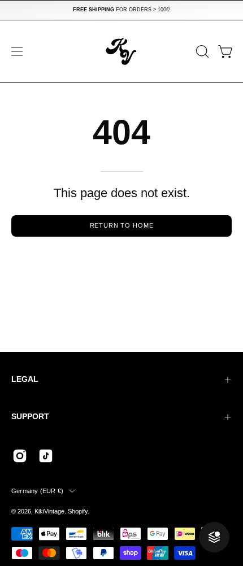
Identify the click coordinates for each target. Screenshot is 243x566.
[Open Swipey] (214, 537)
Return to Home (122, 225)
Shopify (78, 511)
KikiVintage (49, 511)
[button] (201, 51)
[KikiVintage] (121, 51)
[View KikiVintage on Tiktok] (45, 455)
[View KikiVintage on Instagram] (19, 455)
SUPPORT (30, 416)
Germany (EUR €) (37, 490)
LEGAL (24, 379)
